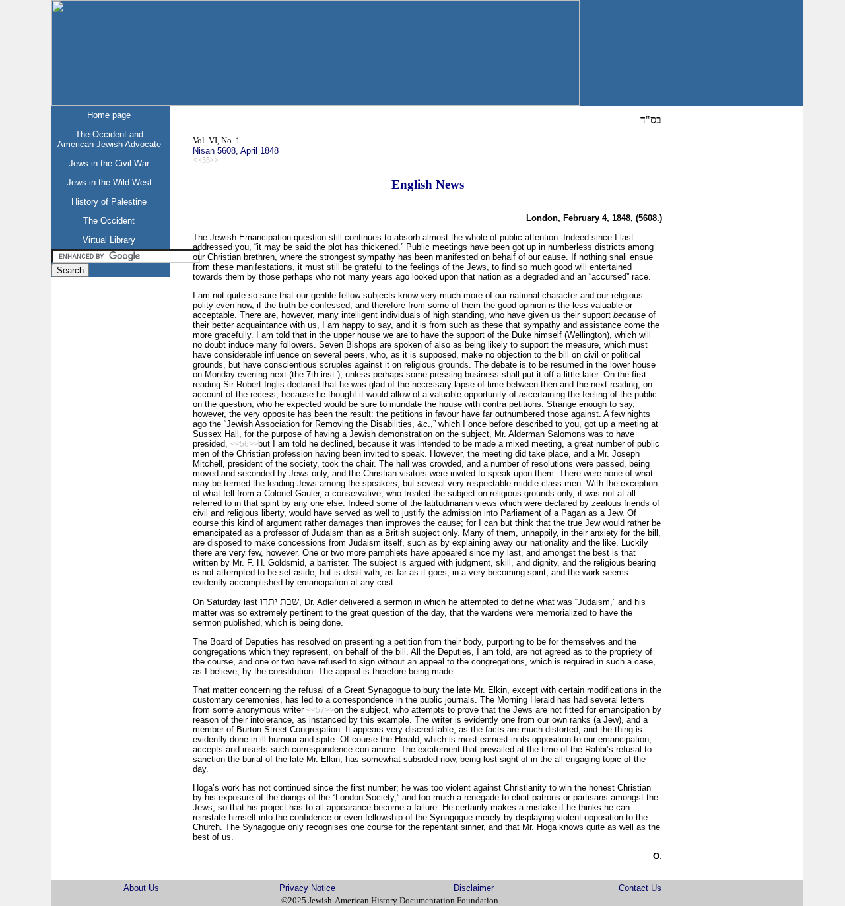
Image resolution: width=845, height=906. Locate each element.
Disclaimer (474, 888)
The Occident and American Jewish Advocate (109, 139)
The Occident (109, 221)
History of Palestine (109, 202)
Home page (109, 115)
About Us (141, 888)
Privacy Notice (307, 888)
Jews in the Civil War (109, 163)
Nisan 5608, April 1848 (236, 151)
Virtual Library (109, 240)
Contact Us (640, 888)
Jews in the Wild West (109, 182)
